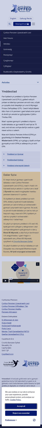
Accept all (21, 406)
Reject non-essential (21, 413)
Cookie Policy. (15, 399)
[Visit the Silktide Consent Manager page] (34, 420)
